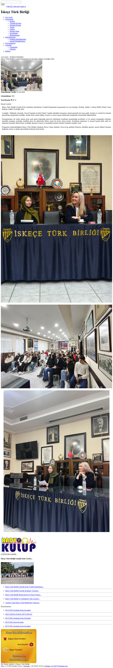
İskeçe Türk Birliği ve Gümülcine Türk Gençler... (22, 599)
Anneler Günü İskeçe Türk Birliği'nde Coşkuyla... (22, 603)
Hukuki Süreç (14, 31)
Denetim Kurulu (15, 25)
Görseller (8, 45)
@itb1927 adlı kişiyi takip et (16, 6)
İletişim (7, 51)
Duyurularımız (10, 43)
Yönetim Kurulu (15, 23)
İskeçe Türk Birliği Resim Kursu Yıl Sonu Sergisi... (23, 595)
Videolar (13, 49)
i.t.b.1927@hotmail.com (59, 666)
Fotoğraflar (13, 47)
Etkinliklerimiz (10, 37)
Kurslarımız (14, 33)
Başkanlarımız (15, 35)
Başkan (12, 21)
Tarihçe (12, 29)
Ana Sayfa (9, 17)
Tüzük (12, 27)
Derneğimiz (9, 19)
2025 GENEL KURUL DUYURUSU (18, 614)
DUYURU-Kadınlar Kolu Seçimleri (18, 610)
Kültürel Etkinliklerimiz (18, 39)
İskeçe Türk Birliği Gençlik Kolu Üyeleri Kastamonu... (24, 587)
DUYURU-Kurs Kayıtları (14, 622)
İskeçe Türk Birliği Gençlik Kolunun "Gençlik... (22, 591)
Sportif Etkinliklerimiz (17, 41)
